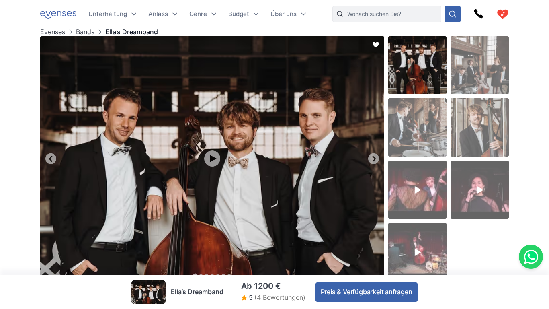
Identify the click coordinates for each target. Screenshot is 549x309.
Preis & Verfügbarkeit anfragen (366, 292)
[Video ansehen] (212, 158)
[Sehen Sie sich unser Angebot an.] (453, 14)
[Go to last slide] (50, 158)
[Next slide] (373, 158)
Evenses (52, 32)
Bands (85, 32)
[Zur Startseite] (58, 14)
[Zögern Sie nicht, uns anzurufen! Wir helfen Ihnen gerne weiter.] (479, 14)
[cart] (503, 14)
